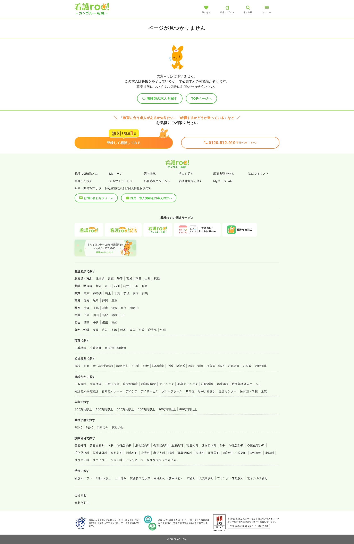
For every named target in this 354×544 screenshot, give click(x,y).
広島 (87, 315)
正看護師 (80, 347)
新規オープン (83, 478)
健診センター (228, 391)
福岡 (96, 329)
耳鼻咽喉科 (185, 452)
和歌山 (134, 308)
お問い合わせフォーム (98, 198)
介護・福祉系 (176, 366)
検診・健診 (195, 366)
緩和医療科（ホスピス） (163, 460)
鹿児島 (152, 329)
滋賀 (114, 308)
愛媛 (105, 322)
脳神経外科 (100, 452)
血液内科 (177, 445)
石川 (117, 286)
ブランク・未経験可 (230, 478)
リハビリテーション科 (107, 460)
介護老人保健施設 (86, 391)
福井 (126, 286)
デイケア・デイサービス (142, 391)
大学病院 (96, 384)
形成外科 (132, 452)
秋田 (138, 278)
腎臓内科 (192, 445)
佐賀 (105, 329)
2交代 (78, 427)
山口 (124, 315)
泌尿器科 (214, 452)
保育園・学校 (215, 366)
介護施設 (222, 384)
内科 (111, 445)
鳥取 (105, 315)
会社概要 (80, 495)
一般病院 (80, 384)
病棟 (78, 366)
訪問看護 (158, 366)
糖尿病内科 (209, 445)
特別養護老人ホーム (245, 384)
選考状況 (150, 173)
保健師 (109, 347)
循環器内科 (160, 445)
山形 (148, 278)
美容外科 (80, 445)
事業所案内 (82, 502)
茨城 (126, 293)
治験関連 (261, 366)
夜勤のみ (118, 427)
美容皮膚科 (97, 445)
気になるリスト (258, 173)
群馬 (145, 293)
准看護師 (96, 347)
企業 (264, 391)
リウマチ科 (82, 460)
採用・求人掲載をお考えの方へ (151, 198)
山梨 (135, 286)
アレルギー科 (134, 460)
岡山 (96, 315)
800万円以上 (188, 409)
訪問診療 (233, 366)
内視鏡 (247, 366)
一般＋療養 (112, 384)
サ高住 (190, 391)
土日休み (121, 478)
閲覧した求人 (83, 181)
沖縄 (163, 329)
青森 (111, 278)
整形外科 (117, 452)
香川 (96, 322)
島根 (114, 315)
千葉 (117, 293)
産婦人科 (159, 452)
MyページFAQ (222, 181)
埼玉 (108, 293)
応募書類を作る (223, 173)
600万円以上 (146, 409)
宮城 (129, 278)
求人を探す (186, 173)
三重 (114, 300)
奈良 (124, 308)
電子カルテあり (257, 478)
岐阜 (96, 300)
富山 (108, 286)
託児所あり (206, 478)
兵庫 (105, 308)
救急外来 (122, 366)
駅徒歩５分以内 (140, 478)
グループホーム (172, 391)
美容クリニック (187, 384)
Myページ (115, 173)
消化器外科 (82, 452)
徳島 (87, 322)
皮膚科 (200, 452)
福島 (157, 278)
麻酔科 (269, 452)
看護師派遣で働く (190, 181)
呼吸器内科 (124, 445)
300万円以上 (83, 409)
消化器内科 (142, 445)
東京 (87, 293)
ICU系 (136, 366)
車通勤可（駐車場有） (169, 478)
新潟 (99, 286)
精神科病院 (148, 384)
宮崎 (142, 329)
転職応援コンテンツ (157, 181)
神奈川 (97, 293)
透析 (146, 366)
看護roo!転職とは (86, 173)
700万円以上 (167, 409)
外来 (87, 366)
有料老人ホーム (112, 391)
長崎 (114, 329)
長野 (145, 286)
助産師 (121, 347)
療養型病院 (130, 384)
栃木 (136, 293)
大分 (132, 329)
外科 (223, 445)
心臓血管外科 (256, 445)
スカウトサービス (121, 181)
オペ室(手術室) (103, 366)
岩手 (120, 278)
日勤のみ (103, 427)
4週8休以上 (103, 478)
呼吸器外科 (236, 445)
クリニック (166, 384)
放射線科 (256, 452)
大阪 (87, 308)
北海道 (100, 278)
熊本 (123, 329)
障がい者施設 (207, 391)
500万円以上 (125, 409)
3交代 (89, 427)
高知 (114, 322)
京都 (96, 308)
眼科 (171, 452)
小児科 (145, 452)
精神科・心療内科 (235, 452)
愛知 (87, 300)
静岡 (105, 300)
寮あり (191, 478)
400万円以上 (104, 409)
